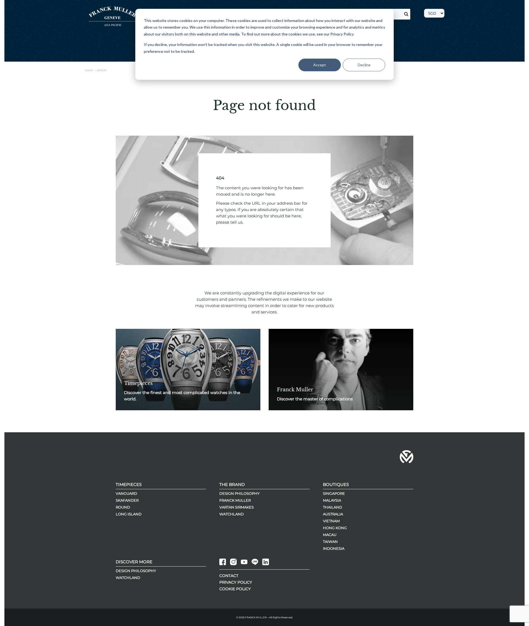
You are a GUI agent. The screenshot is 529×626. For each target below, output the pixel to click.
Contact (228, 575)
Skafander (127, 500)
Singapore (334, 493)
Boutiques (336, 484)
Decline (364, 64)
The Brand (232, 484)
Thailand (332, 507)
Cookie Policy (235, 588)
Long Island (129, 514)
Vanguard (126, 493)
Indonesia (333, 548)
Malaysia (332, 500)
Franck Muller (235, 500)
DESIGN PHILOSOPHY (136, 570)
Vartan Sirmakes (236, 507)
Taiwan (330, 541)
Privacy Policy (235, 582)
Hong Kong (335, 528)
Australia (333, 514)
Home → (91, 70)
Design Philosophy (239, 493)
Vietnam (331, 521)
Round (123, 507)
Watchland (231, 514)
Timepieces (129, 484)
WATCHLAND (128, 577)
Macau (329, 534)
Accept (319, 64)
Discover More (134, 561)
